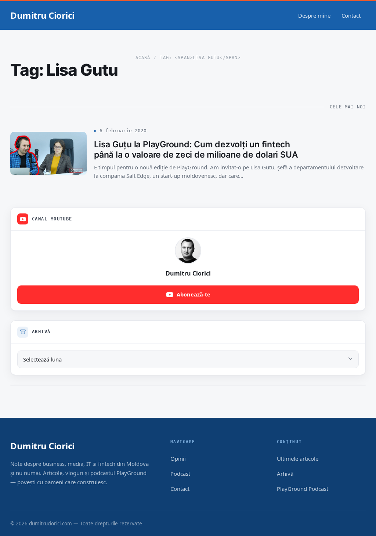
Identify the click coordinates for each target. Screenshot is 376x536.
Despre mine (314, 15)
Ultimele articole (297, 458)
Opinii (178, 458)
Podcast (180, 473)
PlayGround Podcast (302, 488)
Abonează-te (193, 294)
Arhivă (285, 473)
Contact (351, 15)
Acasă (143, 57)
